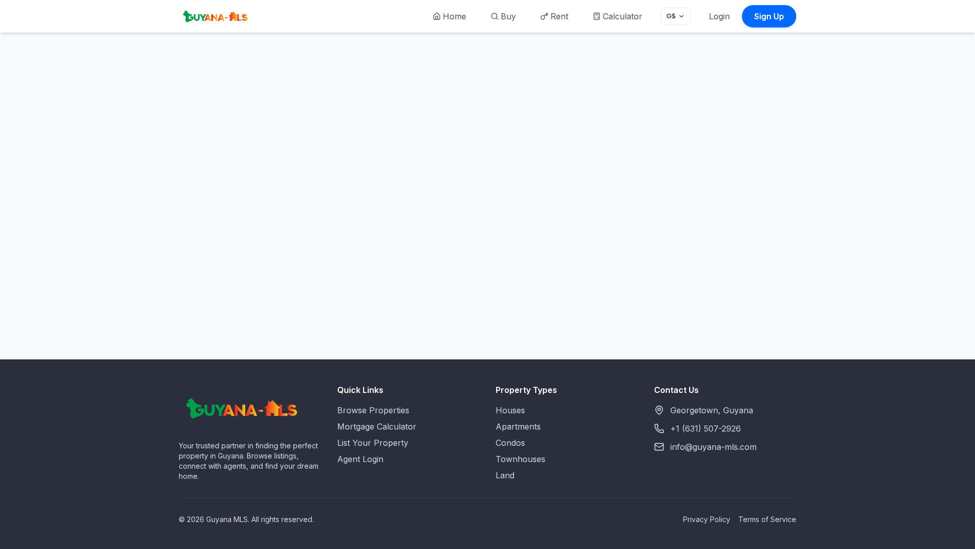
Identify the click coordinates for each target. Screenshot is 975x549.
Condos (510, 443)
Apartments (518, 426)
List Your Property (372, 443)
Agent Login (360, 459)
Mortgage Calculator (376, 426)
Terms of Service (767, 519)
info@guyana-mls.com (713, 447)
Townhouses (520, 459)
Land (505, 475)
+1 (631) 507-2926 (705, 428)
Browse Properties (373, 410)
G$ (671, 16)
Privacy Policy (706, 519)
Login (719, 16)
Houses (510, 410)
